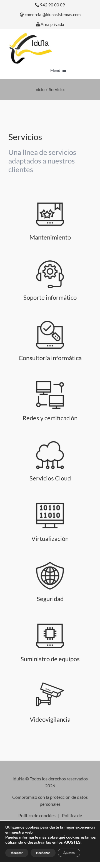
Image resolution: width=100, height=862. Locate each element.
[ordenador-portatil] (50, 624)
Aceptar (17, 853)
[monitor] (50, 383)
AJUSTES (72, 842)
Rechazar (43, 853)
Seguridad (50, 598)
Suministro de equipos (50, 659)
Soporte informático (50, 297)
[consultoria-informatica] (50, 323)
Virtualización (50, 538)
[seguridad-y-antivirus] (50, 563)
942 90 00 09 (52, 5)
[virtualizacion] (50, 503)
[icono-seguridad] (50, 684)
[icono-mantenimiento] (50, 202)
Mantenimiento (50, 237)
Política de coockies (37, 815)
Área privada (52, 24)
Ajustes (69, 853)
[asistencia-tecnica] (50, 262)
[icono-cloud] (50, 443)
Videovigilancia (50, 719)
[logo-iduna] (30, 34)
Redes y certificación (50, 418)
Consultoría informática (50, 358)
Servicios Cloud (50, 478)
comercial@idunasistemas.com (52, 14)
